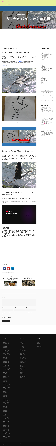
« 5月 (41, 102)
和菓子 (21, 354)
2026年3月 (5, 347)
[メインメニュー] (52, 3)
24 (41, 100)
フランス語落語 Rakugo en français (46, 68)
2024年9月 (5, 372)
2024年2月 (5, 381)
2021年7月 (5, 423)
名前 (3, 307)
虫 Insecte (43, 66)
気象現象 (22, 366)
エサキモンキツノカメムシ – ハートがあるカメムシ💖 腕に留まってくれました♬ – (47, 123)
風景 (21, 374)
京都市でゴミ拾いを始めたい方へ (46, 52)
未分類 (21, 364)
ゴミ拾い (22, 345)
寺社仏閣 (22, 357)
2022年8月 (5, 406)
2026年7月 (5, 342)
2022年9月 (5, 404)
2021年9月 (5, 421)
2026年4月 (5, 346)
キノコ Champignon (45, 64)
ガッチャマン (8, 272)
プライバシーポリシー (44, 83)
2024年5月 (5, 377)
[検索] (50, 3)
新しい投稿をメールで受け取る (6, 317)
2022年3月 (5, 413)
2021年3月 (5, 429)
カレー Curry (44, 58)
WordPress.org (40, 346)
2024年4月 (5, 379)
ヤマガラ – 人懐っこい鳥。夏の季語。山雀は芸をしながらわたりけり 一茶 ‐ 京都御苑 (47, 111)
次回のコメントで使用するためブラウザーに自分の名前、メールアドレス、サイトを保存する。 (18, 312)
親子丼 (43, 59)
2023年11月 (5, 385)
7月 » (43, 102)
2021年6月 (5, 425)
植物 (21, 365)
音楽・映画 (36, 14)
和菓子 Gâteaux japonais (45, 57)
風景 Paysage (43, 67)
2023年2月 (5, 398)
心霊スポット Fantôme (44, 77)
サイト (26, 307)
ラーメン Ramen (44, 56)
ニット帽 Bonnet (43, 69)
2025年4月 (5, 362)
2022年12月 (5, 400)
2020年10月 (5, 436)
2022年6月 (5, 409)
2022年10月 (5, 403)
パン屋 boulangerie (45, 55)
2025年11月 (5, 353)
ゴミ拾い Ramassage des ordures (46, 53)
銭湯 (21, 372)
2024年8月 (5, 373)
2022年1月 (5, 415)
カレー (21, 340)
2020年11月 (5, 434)
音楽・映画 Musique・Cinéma (45, 70)
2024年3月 (5, 380)
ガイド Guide (43, 79)
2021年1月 (5, 432)
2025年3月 (5, 364)
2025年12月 (5, 351)
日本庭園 (22, 362)
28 (48, 100)
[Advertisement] (28, 36)
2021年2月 (5, 430)
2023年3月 (5, 396)
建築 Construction (44, 72)
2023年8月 (5, 389)
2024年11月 (5, 369)
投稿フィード (39, 343)
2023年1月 (5, 399)
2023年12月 (5, 384)
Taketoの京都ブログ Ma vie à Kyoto (7, 3)
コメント (3, 297)
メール (15, 307)
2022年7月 (5, 407)
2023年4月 (5, 395)
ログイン (39, 342)
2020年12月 (5, 433)
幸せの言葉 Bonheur (44, 80)
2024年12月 (5, 368)
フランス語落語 (23, 350)
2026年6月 (5, 343)
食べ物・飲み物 (23, 376)
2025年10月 (5, 354)
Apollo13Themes (23, 443)
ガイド (21, 342)
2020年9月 (5, 437)
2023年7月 (5, 391)
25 (43, 100)
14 (48, 97)
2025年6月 (5, 360)
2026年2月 (5, 349)
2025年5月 (5, 361)
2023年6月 (5, 392)
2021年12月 (5, 417)
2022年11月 (5, 402)
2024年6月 (5, 376)
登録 (38, 340)
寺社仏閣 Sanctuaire (44, 73)
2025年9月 (5, 355)
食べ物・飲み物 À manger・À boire (46, 54)
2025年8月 (5, 357)
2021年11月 (5, 418)
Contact (42, 82)
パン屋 (21, 347)
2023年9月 (5, 388)
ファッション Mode (44, 71)
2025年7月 (5, 358)
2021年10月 (5, 419)
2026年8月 (5, 340)
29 (50, 100)
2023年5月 (5, 394)
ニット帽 (22, 346)
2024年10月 (5, 370)
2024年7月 (5, 374)
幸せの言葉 (22, 358)
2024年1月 (5, 383)
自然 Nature (43, 60)
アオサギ (4, 272)
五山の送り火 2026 (44, 121)
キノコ (21, 343)
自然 (21, 368)
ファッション (22, 349)
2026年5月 (5, 345)
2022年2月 (5, 414)
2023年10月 (5, 387)
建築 (21, 360)
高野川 (12, 272)
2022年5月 (5, 410)
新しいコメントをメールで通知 (6, 314)
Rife (4, 443)
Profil (41, 81)
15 (50, 97)
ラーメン (22, 351)
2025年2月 (5, 365)
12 (45, 97)
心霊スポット (22, 361)
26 (45, 100)
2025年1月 (5, 366)
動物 (21, 353)
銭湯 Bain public (43, 78)
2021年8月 (5, 422)
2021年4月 (5, 428)
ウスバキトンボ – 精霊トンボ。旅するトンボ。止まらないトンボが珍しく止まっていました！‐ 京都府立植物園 (47, 133)
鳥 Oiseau (43, 65)
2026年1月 (5, 350)
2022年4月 (5, 411)
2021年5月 (5, 426)
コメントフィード (40, 345)
